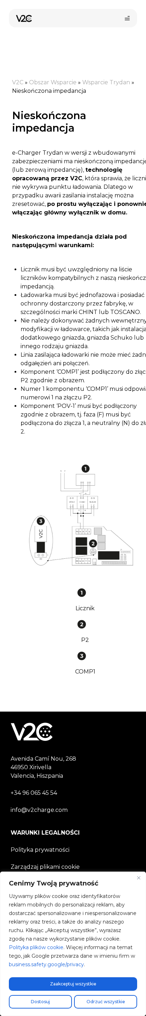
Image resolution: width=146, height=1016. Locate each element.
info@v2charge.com (39, 810)
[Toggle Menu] (127, 18)
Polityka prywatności (40, 849)
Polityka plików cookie (36, 947)
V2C (17, 82)
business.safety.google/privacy (46, 964)
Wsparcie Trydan (106, 82)
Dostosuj (40, 1001)
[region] (73, 944)
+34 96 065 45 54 (34, 792)
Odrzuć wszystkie (105, 1001)
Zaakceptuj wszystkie (73, 983)
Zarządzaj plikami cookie (45, 866)
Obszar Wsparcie (53, 82)
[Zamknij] (138, 877)
